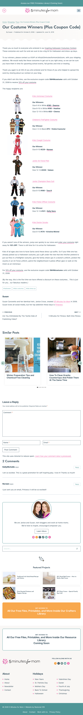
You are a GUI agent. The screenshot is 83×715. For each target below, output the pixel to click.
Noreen (50, 150)
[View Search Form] (4, 10)
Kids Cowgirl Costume (41, 140)
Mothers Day (40, 686)
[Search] (77, 548)
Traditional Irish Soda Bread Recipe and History (27, 577)
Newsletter (8, 686)
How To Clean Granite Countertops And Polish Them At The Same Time (64, 377)
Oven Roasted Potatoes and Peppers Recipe (25, 592)
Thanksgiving (64, 690)
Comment (8, 413)
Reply (77, 467)
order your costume (66, 242)
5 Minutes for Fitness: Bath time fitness (65, 314)
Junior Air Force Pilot (40, 161)
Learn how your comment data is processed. (53, 456)
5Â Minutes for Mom (62, 302)
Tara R (49, 191)
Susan (10, 32)
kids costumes (18, 288)
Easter (61, 683)
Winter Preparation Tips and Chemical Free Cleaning (20, 376)
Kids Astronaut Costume (42, 96)
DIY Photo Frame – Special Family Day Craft (67, 592)
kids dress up (31, 288)
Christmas (63, 694)
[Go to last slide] (3, 363)
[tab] (37, 387)
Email (46, 443)
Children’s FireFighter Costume (44, 120)
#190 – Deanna (53, 105)
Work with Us (42, 712)
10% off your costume (27, 82)
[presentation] (22, 355)
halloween (7, 288)
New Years (39, 679)
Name (6, 443)
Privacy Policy (54, 712)
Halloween (39, 694)
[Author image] (3, 32)
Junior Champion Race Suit (43, 181)
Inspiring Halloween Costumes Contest (60, 48)
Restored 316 (40, 707)
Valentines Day (65, 679)
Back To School (41, 690)
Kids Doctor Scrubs (40, 222)
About (6, 683)
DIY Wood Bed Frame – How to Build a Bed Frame (66, 577)
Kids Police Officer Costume (43, 202)
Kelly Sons (51, 211)
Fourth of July (64, 686)
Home (6, 679)
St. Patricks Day (41, 683)
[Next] (80, 363)
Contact (7, 690)
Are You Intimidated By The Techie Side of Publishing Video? (19, 315)
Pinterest (59, 305)
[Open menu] (79, 10)
